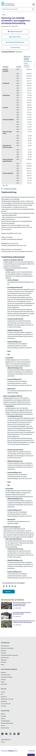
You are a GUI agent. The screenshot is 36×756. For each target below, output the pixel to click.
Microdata (3, 653)
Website (3, 714)
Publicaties (4, 660)
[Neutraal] (9, 586)
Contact (3, 692)
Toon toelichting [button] (15, 47)
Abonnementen (5, 728)
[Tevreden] (12, 586)
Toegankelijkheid (5, 721)
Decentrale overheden (7, 677)
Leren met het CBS (5, 703)
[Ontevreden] (6, 586)
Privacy (3, 681)
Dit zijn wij (4, 696)
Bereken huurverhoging (7, 648)
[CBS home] (8, 3)
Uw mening (31, 755)
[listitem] (2, 734)
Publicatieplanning (6, 739)
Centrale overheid (5, 674)
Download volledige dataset (16, 42)
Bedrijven (3, 672)
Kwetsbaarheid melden (7, 723)
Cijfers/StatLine (5, 646)
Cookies (3, 718)
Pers (2, 694)
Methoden (3, 662)
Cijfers (4, 14)
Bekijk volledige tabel (16, 31)
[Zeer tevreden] (15, 586)
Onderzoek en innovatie (7, 699)
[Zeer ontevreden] (3, 586)
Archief (3, 725)
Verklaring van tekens (10, 189)
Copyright (3, 716)
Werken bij (4, 701)
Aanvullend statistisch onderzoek (9, 655)
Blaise (2, 664)
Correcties (3, 706)
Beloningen (4, 684)
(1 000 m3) (27, 61)
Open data (3, 650)
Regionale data (5, 657)
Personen (3, 679)
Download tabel (16, 37)
